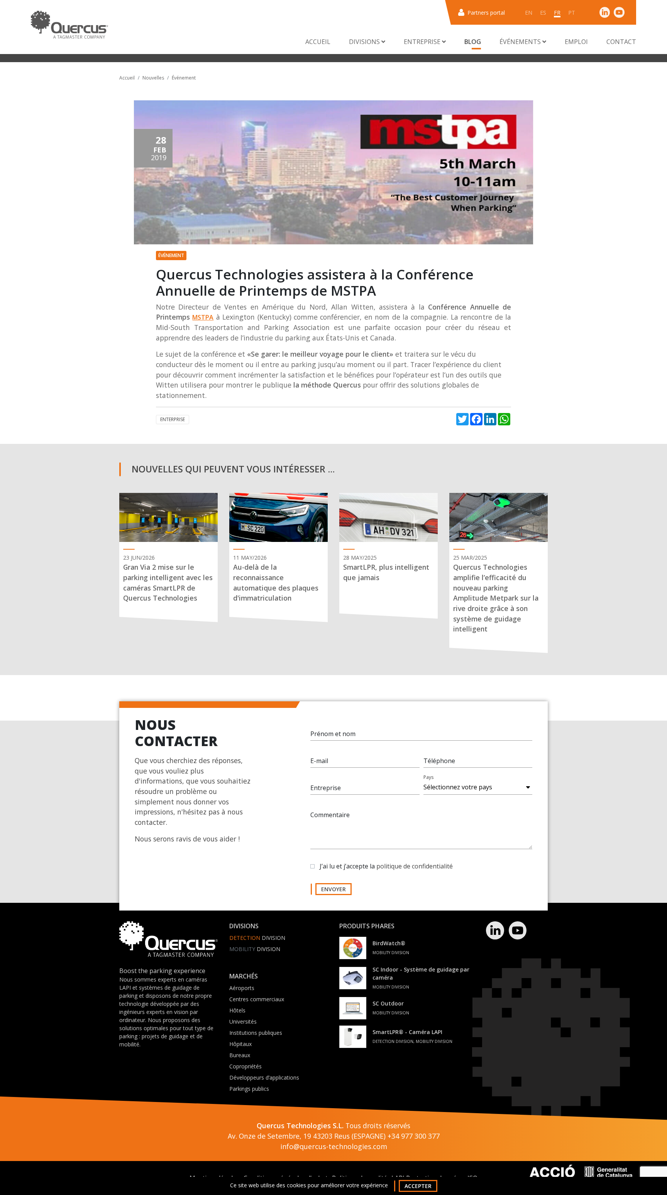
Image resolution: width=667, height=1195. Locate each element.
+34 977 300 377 (414, 1136)
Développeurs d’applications (264, 1077)
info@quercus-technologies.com (333, 1146)
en (528, 12)
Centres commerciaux (256, 999)
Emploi (576, 41)
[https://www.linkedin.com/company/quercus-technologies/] (604, 12)
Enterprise (172, 419)
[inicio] (69, 25)
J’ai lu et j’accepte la (386, 866)
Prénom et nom (333, 734)
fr (557, 12)
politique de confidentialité (414, 866)
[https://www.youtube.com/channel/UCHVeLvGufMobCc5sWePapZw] (619, 12)
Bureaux (239, 1055)
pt (571, 12)
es (543, 12)
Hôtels (237, 1010)
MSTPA (202, 317)
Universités (243, 1021)
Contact (621, 41)
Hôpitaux (240, 1044)
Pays (428, 777)
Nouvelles (153, 77)
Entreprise (325, 788)
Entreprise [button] (423, 41)
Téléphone (439, 761)
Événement (184, 77)
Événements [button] (520, 41)
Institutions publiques (255, 1032)
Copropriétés (245, 1066)
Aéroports (241, 988)
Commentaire (330, 815)
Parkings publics (249, 1088)
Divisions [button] (365, 41)
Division (257, 937)
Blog (472, 41)
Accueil (317, 41)
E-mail (319, 761)
